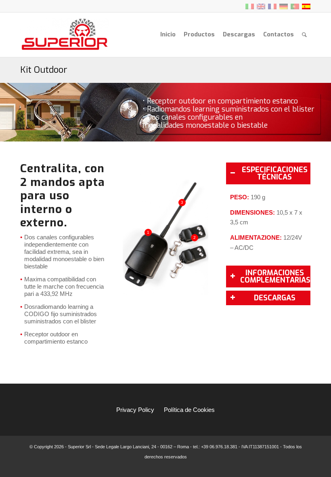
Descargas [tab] (274, 298)
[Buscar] (304, 34)
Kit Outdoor (43, 70)
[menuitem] (168, 34)
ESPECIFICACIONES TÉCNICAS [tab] (275, 173)
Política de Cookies (189, 409)
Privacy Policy (135, 409)
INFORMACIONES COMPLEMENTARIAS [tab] (275, 276)
